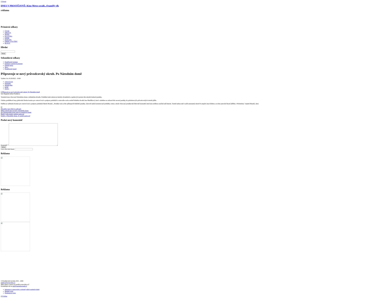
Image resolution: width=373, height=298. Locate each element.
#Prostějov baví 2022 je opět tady (11, 109)
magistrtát (8, 83)
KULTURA (8, 36)
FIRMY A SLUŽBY (11, 41)
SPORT (7, 34)
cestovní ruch (9, 82)
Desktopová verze (10, 293)
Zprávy (7, 89)
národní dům (8, 85)
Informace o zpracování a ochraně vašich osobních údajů (22, 289)
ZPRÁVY (8, 33)
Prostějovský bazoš (10, 69)
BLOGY (7, 43)
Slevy (6, 67)
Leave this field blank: (8, 149)
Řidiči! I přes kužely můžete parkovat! (12, 114)
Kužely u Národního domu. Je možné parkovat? (15, 116)
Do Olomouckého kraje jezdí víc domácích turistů (16, 112)
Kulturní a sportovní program (14, 64)
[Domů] (3, 1)
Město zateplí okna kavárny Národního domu (15, 110)
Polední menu (9, 65)
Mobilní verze (9, 291)
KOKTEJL (8, 40)
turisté (6, 87)
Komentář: (4, 145)
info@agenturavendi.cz (20, 286)
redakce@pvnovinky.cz (8, 283)
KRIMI (7, 38)
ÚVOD (7, 31)
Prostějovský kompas (11, 62)
